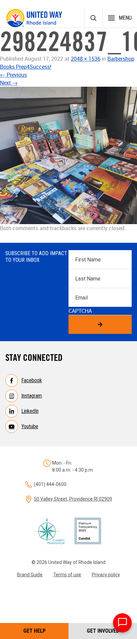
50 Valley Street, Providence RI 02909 (73, 499)
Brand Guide (30, 574)
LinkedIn (30, 411)
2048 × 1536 (85, 58)
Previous (13, 74)
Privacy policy (106, 574)
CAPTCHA (80, 310)
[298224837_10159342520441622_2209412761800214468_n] (68, 155)
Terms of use (67, 574)
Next (9, 82)
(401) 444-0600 (50, 484)
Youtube (29, 426)
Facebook (31, 380)
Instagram (31, 396)
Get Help (34, 631)
